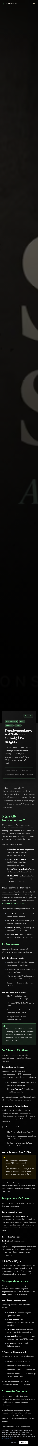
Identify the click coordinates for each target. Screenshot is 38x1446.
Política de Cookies (7, 1438)
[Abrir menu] (34, 3)
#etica (22, 721)
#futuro (18, 725)
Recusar (13, 1442)
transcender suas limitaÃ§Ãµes (13, 903)
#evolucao (9, 725)
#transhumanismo (11, 721)
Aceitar (23, 1442)
